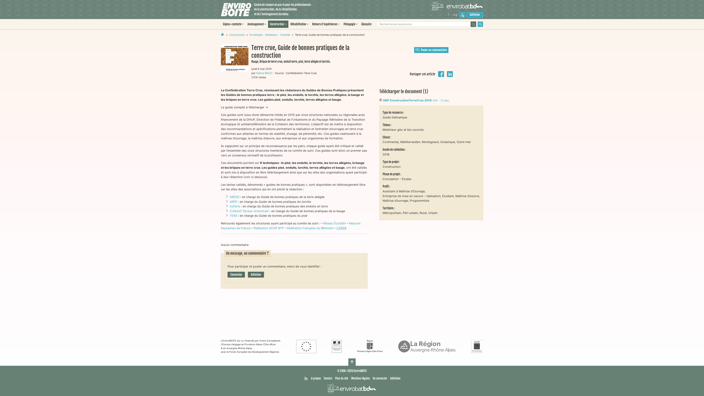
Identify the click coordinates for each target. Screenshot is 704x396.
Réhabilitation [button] (298, 24)
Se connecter (380, 378)
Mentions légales (360, 378)
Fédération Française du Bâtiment (310, 228)
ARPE (233, 201)
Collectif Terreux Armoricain (249, 211)
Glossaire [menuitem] (366, 24)
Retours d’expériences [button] (324, 24)
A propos (316, 378)
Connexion (236, 274)
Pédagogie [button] (349, 24)
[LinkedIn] (450, 74)
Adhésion (475, 14)
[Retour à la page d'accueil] (222, 34)
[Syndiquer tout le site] (306, 378)
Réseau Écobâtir (334, 223)
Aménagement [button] (255, 24)
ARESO (234, 197)
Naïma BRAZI (264, 73)
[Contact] (455, 15)
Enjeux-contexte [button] (232, 24)
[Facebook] (441, 74)
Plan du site (341, 378)
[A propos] (448, 15)
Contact (328, 378)
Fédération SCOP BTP (269, 228)
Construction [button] (277, 24)
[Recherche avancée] (480, 24)
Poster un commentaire (434, 50)
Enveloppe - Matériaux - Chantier (270, 34)
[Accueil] (236, 9)
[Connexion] (462, 15)
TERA (233, 215)
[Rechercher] (473, 24)
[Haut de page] (352, 362)
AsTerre (235, 206)
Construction (237, 34)
